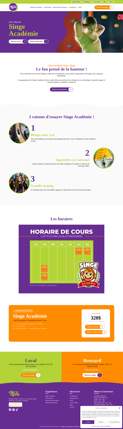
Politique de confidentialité (105, 426)
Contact (111, 1)
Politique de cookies (95, 426)
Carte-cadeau (97, 1)
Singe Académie (76, 1)
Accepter (88, 422)
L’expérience (72, 7)
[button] (119, 408)
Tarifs (80, 7)
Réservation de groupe (60, 7)
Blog (105, 1)
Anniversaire (48, 7)
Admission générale (36, 7)
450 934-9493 (31, 366)
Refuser (101, 422)
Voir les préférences (114, 422)
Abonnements (86, 1)
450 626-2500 (92, 366)
